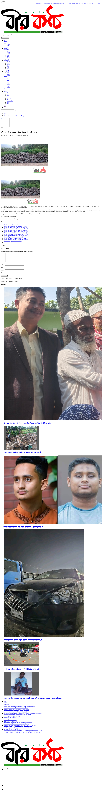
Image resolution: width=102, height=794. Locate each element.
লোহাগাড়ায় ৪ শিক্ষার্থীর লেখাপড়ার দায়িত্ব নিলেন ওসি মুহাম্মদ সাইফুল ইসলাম (18, 726)
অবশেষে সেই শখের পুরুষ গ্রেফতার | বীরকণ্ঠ (12, 716)
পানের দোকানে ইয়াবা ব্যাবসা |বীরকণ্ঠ (10, 717)
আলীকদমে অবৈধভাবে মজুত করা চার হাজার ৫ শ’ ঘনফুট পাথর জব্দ (16, 115)
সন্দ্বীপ (8, 70)
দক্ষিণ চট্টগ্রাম (6, 49)
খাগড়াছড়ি (8, 75)
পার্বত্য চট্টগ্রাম (6, 71)
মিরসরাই (8, 64)
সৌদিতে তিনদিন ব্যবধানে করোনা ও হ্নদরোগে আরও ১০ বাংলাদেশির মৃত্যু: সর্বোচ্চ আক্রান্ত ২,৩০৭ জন (23, 730)
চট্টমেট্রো (5, 48)
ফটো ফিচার (9, 98)
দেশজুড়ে (8, 44)
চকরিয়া (8, 80)
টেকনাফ (8, 84)
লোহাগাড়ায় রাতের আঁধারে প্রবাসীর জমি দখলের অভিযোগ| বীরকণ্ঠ (54, 3)
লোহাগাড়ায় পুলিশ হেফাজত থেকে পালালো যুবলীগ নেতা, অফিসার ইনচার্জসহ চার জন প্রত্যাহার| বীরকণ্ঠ (33, 698)
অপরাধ (8, 45)
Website (2, 270)
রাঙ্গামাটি (8, 74)
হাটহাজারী (8, 62)
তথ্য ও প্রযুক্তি (10, 101)
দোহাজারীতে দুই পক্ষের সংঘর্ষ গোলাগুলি (11, 728)
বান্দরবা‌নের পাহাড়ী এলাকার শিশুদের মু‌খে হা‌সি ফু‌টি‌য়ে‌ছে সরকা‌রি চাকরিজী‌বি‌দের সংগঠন (25, 3)
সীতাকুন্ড (8, 68)
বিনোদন (8, 94)
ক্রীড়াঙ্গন (8, 99)
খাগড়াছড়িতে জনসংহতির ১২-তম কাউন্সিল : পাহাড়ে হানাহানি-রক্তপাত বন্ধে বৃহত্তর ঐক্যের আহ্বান (22, 732)
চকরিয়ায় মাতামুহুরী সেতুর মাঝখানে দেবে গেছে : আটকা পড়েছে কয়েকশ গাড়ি (18, 722)
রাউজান (8, 66)
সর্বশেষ (5, 701)
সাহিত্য (8, 92)
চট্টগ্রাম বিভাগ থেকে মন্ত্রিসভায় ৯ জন (11, 721)
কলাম (8, 95)
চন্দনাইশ (8, 53)
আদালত (8, 47)
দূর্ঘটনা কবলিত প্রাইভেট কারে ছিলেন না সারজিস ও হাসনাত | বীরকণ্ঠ (81, 3)
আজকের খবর (6, 704)
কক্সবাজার (5, 76)
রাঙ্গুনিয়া (8, 67)
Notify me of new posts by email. (10, 281)
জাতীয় (5, 43)
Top (4, 114)
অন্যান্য (5, 91)
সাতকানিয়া (8, 59)
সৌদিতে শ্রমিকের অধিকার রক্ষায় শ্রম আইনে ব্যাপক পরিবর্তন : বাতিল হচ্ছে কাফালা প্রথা (20, 725)
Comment (3, 262)
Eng (5, 106)
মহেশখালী (8, 86)
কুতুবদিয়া (8, 87)
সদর (7, 78)
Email (2, 267)
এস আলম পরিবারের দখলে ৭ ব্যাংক (10, 720)
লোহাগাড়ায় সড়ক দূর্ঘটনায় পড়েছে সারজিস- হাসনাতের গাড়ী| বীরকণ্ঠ (23, 640)
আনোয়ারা (8, 52)
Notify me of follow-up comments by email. (12, 278)
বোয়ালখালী (9, 57)
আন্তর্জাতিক (6, 88)
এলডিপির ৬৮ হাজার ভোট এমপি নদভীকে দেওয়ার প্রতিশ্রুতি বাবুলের (16, 724)
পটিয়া (8, 55)
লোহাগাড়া (8, 51)
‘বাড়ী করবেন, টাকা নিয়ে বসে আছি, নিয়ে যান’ (12, 729)
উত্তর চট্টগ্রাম (6, 60)
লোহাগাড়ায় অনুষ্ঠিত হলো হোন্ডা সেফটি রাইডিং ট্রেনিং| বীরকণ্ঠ (21, 669)
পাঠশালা (8, 102)
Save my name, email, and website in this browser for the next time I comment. (20, 273)
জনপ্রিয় (5, 702)
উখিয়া (8, 83)
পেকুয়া (8, 82)
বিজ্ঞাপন (8, 103)
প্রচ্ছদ (5, 40)
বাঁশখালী (8, 56)
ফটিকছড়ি (8, 63)
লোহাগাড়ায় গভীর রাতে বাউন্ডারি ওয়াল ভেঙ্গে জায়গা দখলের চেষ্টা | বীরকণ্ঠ (17, 714)
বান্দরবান (8, 72)
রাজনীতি (5, 41)
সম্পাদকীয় (5, 90)
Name (2, 264)
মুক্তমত (8, 97)
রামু (7, 79)
